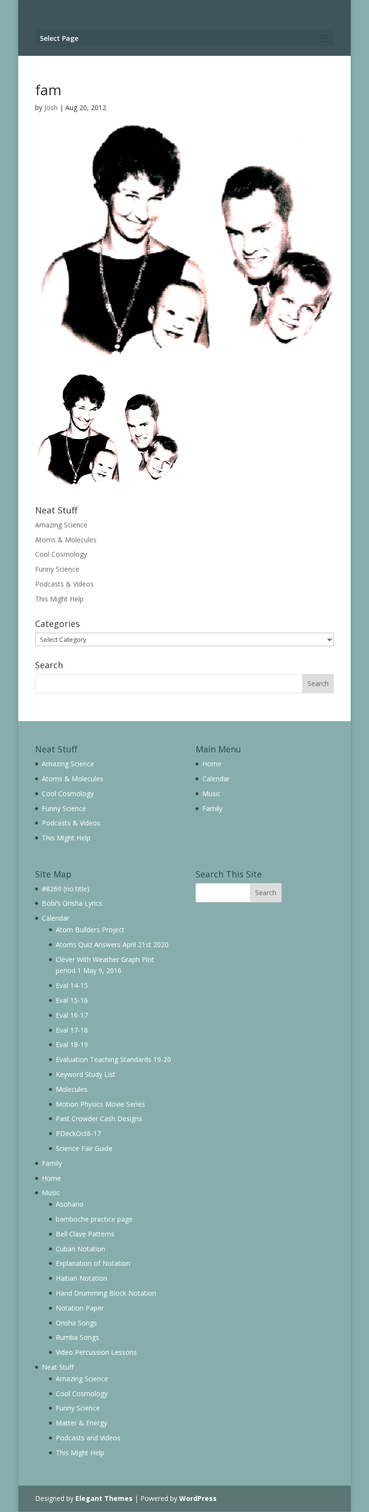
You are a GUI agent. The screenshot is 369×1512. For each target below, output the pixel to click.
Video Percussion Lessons (96, 1352)
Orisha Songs (76, 1322)
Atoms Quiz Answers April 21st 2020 (112, 944)
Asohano (70, 1204)
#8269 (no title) (65, 888)
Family (212, 808)
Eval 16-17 (72, 1015)
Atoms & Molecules (66, 539)
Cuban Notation (80, 1248)
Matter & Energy (81, 1422)
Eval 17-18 (72, 1030)
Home (211, 763)
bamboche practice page (94, 1219)
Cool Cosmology (61, 554)
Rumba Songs (77, 1337)
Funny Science (57, 569)
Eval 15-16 (72, 1000)
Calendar (216, 778)
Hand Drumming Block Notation (106, 1293)
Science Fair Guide (84, 1148)
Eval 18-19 (72, 1044)
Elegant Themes (104, 1498)
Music (211, 793)
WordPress (198, 1498)
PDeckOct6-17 (78, 1133)
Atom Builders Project (90, 929)
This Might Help (59, 598)
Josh (51, 107)
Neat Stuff (58, 1367)
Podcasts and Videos (88, 1437)
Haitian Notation (81, 1278)
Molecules (71, 1089)
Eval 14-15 (72, 985)
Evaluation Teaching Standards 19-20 (113, 1059)
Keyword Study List (85, 1074)
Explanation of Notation (93, 1263)
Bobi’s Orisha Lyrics (72, 903)
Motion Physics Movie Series (100, 1104)
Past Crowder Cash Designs (99, 1118)
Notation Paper (80, 1307)
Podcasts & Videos (64, 583)
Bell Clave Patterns (85, 1233)
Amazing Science (61, 524)
